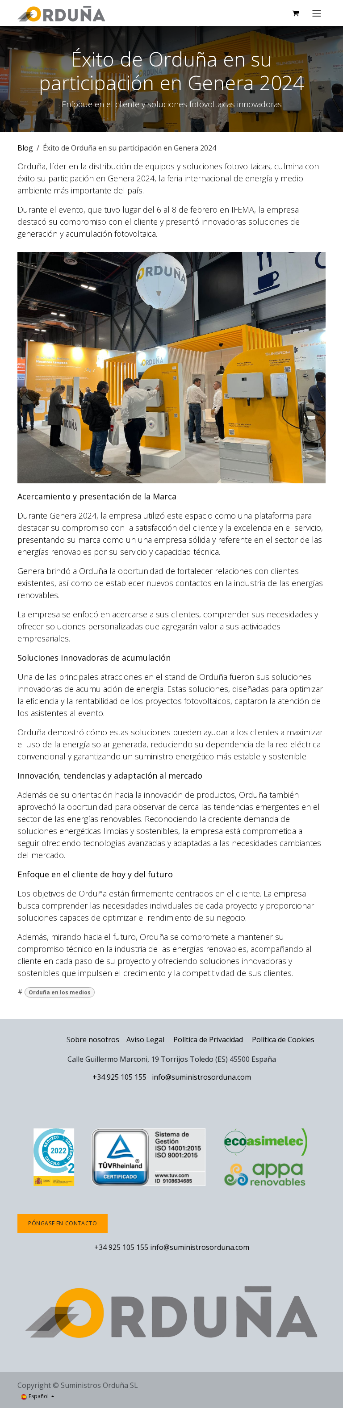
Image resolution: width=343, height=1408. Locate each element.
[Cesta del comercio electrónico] (295, 13)
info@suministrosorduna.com (201, 1077)
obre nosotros (95, 1039)
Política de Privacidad (209, 1039)
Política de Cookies (283, 1039)
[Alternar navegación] (317, 13)
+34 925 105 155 (119, 1077)
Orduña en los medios (60, 992)
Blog (25, 148)
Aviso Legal (145, 1039)
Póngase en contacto (62, 1223)
